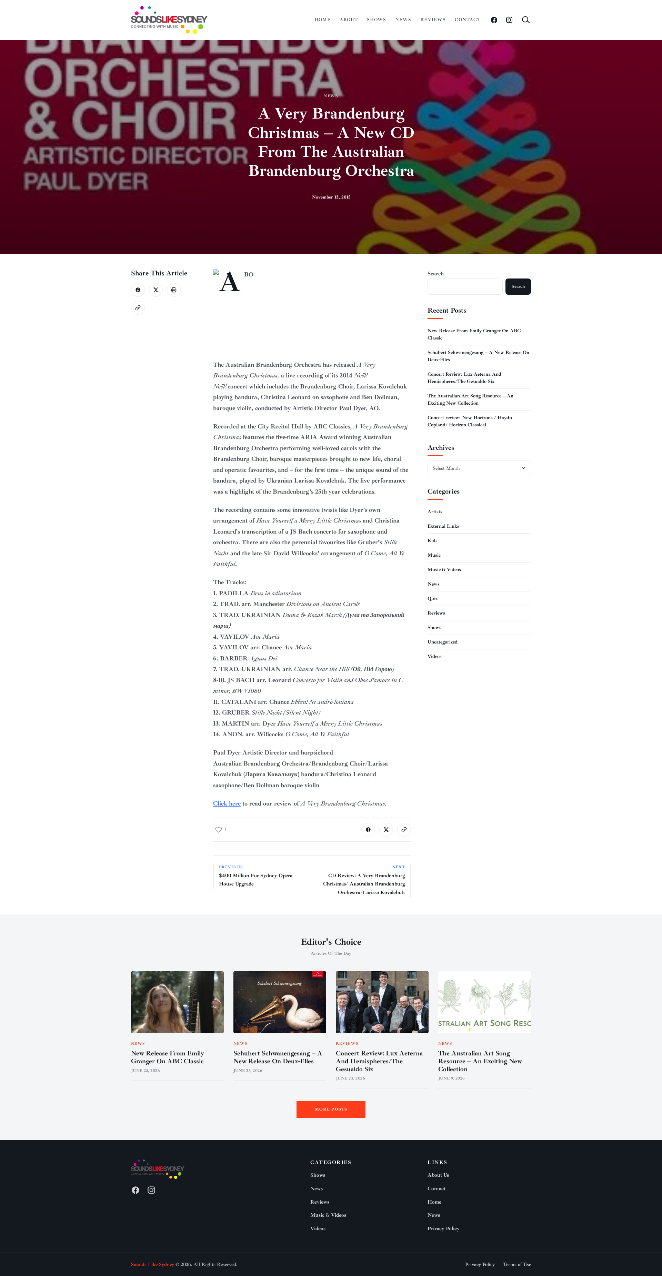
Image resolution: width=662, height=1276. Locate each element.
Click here (227, 803)
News (403, 19)
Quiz (433, 598)
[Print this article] (174, 290)
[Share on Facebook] (138, 290)
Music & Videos (444, 569)
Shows (376, 19)
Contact (468, 19)
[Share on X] (156, 290)
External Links (443, 526)
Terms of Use (517, 1264)
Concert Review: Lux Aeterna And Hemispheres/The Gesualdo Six (379, 1061)
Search (436, 273)
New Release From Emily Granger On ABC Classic (167, 1057)
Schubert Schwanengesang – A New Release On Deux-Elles (277, 1057)
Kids (433, 540)
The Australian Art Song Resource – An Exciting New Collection (480, 1061)
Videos (435, 656)
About (349, 19)
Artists (435, 511)
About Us (438, 1175)
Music (434, 555)
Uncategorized (443, 642)
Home (322, 19)
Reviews (432, 19)
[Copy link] (138, 308)
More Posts (331, 1109)
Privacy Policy (444, 1228)
